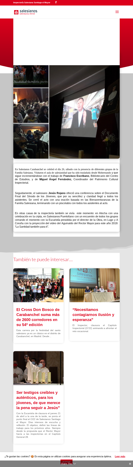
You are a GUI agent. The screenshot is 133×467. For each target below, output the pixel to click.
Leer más (120, 456)
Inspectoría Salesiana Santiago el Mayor (31, 2)
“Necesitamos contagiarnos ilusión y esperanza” (93, 314)
